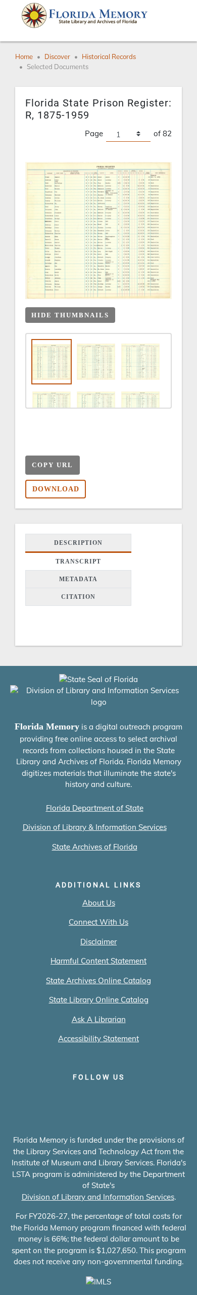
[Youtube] (127, 1098)
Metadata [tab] (78, 579)
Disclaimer (98, 941)
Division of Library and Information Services (98, 1197)
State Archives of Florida (94, 847)
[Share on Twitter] (72, 444)
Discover (57, 56)
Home (24, 56)
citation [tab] (78, 596)
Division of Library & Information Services (95, 827)
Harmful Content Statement (98, 961)
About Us (98, 903)
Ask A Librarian (99, 1019)
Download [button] (55, 489)
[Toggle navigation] (175, 18)
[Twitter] (70, 1098)
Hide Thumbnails (70, 315)
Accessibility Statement (98, 1038)
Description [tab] (78, 542)
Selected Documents (57, 67)
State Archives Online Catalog (98, 980)
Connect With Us (98, 922)
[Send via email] (33, 444)
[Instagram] (98, 1098)
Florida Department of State (94, 808)
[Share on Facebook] (53, 444)
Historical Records (109, 56)
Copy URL (52, 465)
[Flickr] (156, 1098)
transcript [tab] (78, 561)
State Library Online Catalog (99, 999)
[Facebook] (41, 1098)
